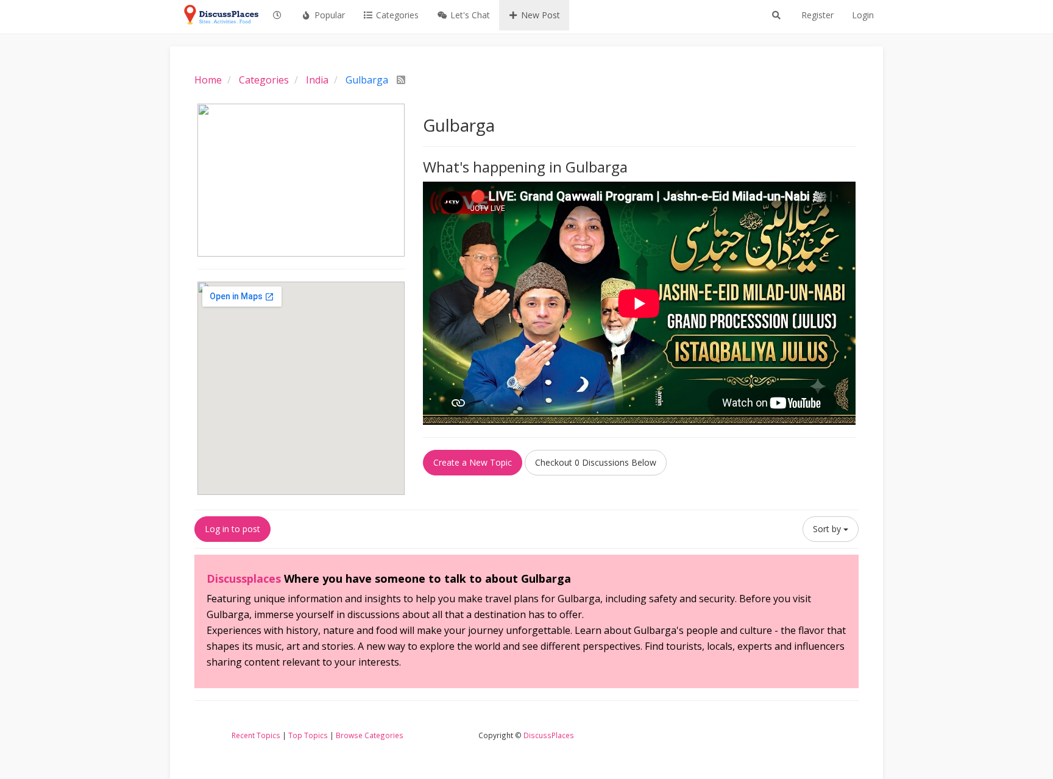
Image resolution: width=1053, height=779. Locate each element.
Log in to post (232, 529)
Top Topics (308, 735)
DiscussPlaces (548, 735)
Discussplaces (244, 578)
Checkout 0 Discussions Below (595, 462)
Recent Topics (256, 735)
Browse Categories (369, 735)
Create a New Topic (472, 462)
